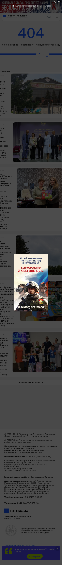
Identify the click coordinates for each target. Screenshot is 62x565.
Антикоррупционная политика (19, 545)
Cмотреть (35, 556)
